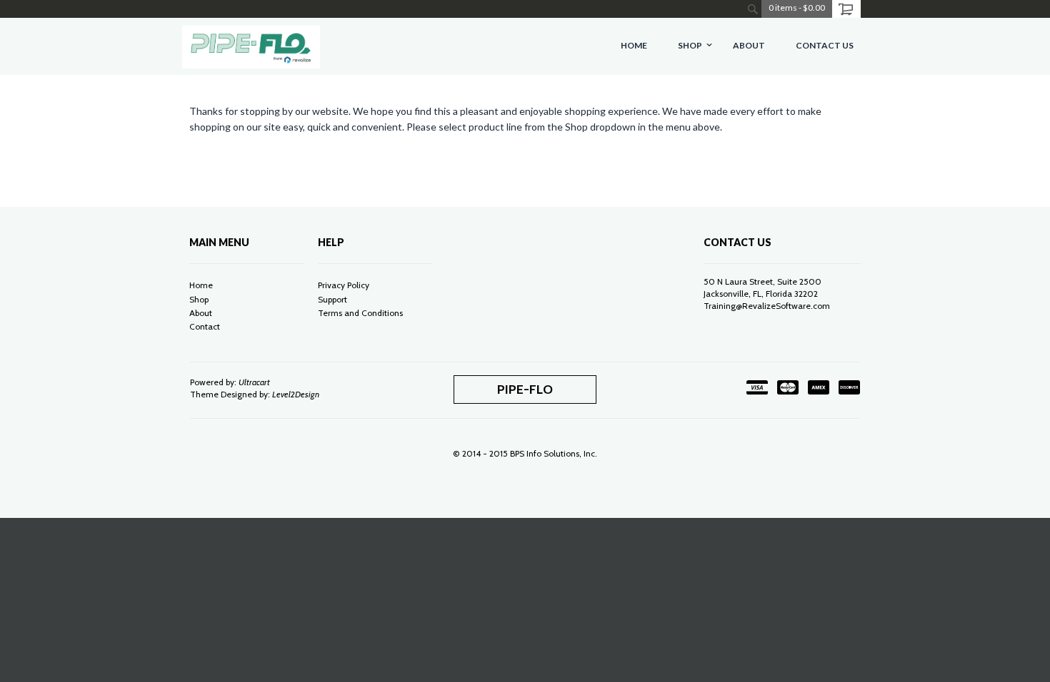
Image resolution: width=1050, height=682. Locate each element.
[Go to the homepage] (251, 46)
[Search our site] (752, 9)
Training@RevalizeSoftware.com (767, 305)
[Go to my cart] (846, 9)
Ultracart (254, 382)
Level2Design (295, 394)
